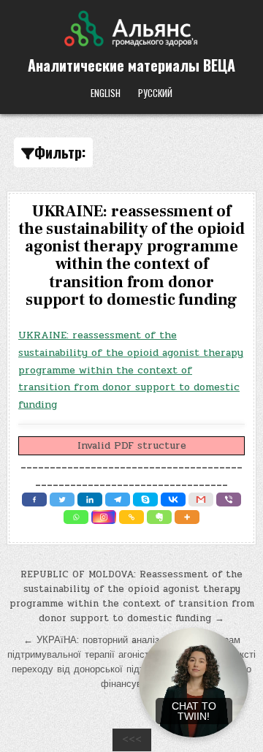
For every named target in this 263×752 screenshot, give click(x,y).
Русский (155, 93)
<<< (132, 739)
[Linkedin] (89, 499)
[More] (187, 517)
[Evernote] (159, 517)
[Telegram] (117, 499)
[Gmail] (200, 499)
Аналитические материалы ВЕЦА (131, 65)
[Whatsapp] (76, 517)
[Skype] (145, 499)
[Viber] (228, 499)
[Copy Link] (131, 517)
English (106, 93)
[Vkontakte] (173, 499)
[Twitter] (62, 499)
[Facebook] (34, 499)
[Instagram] (103, 517)
